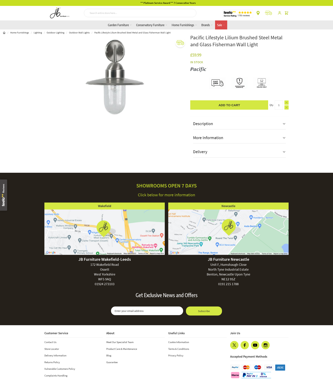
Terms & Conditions (178, 348)
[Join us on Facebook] (245, 345)
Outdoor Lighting (55, 32)
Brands (206, 25)
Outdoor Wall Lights (79, 32)
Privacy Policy (175, 355)
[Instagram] (265, 345)
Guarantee (112, 362)
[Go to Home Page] (4, 32)
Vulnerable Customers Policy (59, 368)
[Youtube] (255, 345)
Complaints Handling (55, 375)
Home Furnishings (183, 25)
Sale (220, 25)
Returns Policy (52, 362)
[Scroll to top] (323, 366)
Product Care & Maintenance (121, 348)
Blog (108, 355)
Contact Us (50, 342)
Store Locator (51, 348)
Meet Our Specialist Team (120, 342)
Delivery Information (55, 355)
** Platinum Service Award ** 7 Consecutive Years (166, 3)
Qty (271, 105)
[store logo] (60, 13)
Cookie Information (178, 342)
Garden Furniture (119, 25)
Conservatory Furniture (150, 25)
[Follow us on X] (234, 345)
